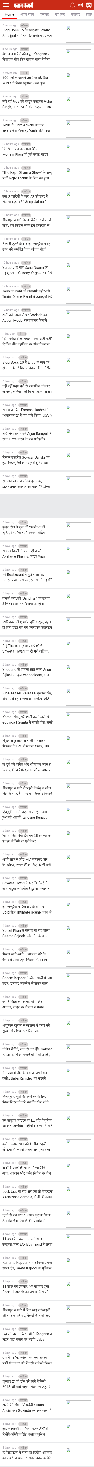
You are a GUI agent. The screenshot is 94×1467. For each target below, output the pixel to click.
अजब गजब (27, 14)
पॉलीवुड (44, 14)
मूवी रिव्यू (60, 14)
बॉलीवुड (75, 14)
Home (9, 14)
